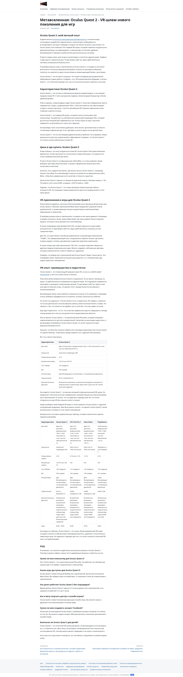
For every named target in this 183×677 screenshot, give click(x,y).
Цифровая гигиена (61, 669)
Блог (41, 663)
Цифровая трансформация (60, 9)
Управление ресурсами (95, 9)
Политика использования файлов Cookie (103, 663)
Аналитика (44, 9)
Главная (42, 15)
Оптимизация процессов (79, 669)
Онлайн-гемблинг (132, 9)
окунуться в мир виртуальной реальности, (70, 39)
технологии (44, 274)
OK (132, 675)
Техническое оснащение (115, 9)
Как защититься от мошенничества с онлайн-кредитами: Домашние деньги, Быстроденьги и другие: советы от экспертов (62, 650)
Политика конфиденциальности (131, 663)
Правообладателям (46, 666)
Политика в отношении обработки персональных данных (66, 663)
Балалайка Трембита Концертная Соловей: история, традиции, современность (118, 648)
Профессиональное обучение (100, 669)
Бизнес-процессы (78, 9)
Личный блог (52, 15)
